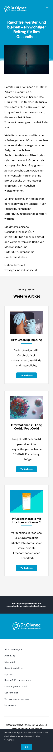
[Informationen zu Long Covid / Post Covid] (26, 398)
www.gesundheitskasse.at (20, 270)
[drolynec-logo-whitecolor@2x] (15, 7)
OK (26, 747)
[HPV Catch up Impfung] (26, 313)
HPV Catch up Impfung (26, 340)
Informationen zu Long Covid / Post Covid (26, 426)
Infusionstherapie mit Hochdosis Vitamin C (26, 520)
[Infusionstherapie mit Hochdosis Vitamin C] (26, 492)
